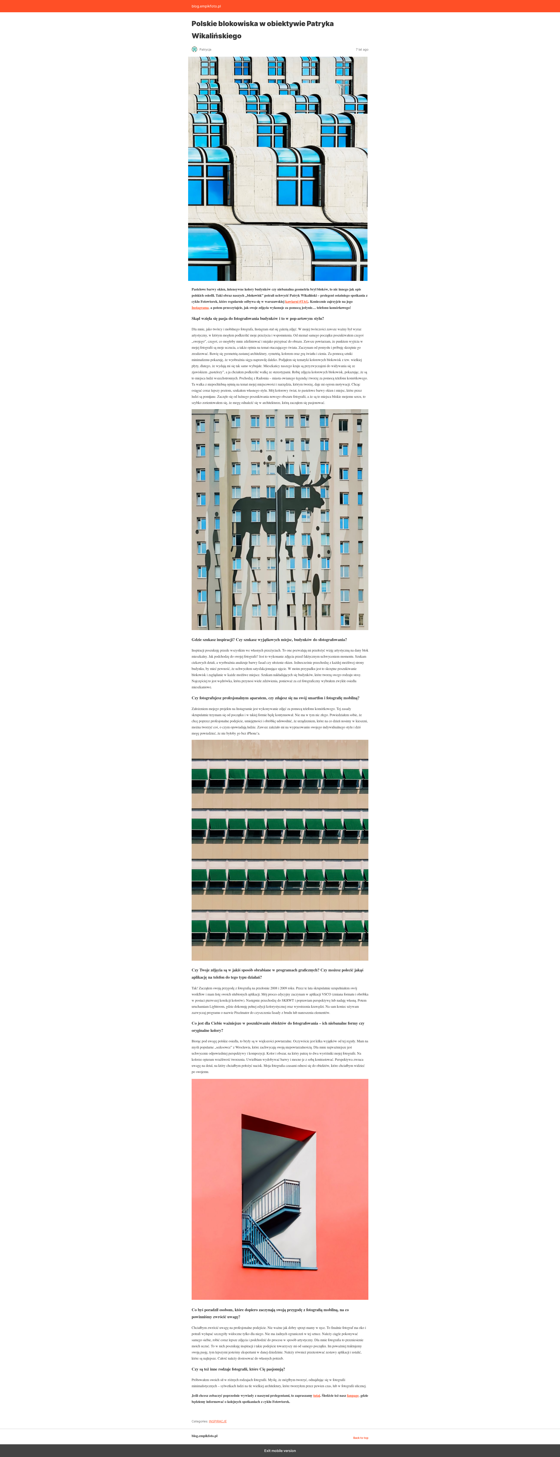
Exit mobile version (280, 1450)
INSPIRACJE (218, 1421)
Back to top (360, 1437)
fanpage (353, 1395)
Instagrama (200, 307)
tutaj (316, 1395)
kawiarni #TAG (296, 301)
